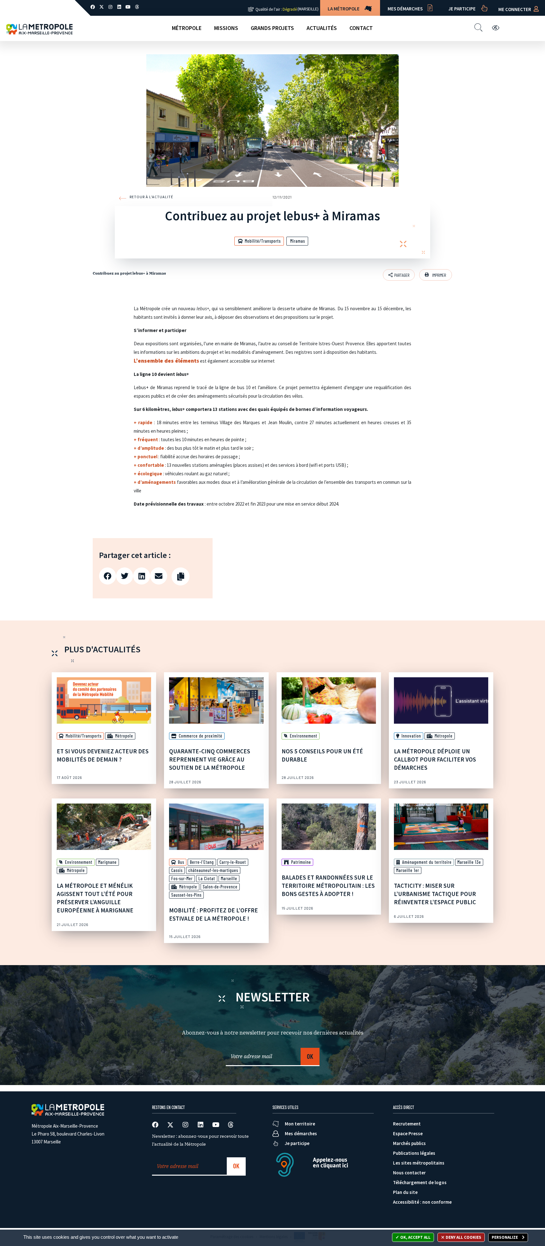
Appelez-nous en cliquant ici (330, 1162)
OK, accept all (415, 1237)
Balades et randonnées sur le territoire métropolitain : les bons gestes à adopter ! (328, 886)
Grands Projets (272, 28)
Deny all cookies (463, 1237)
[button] (435, 275)
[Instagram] (110, 7)
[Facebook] (92, 7)
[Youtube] (128, 7)
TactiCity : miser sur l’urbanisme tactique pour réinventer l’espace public (435, 894)
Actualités (322, 28)
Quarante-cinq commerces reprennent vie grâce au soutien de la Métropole (209, 759)
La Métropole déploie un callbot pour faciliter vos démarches (435, 759)
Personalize (505, 1237)
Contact (361, 28)
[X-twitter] (101, 7)
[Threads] (136, 7)
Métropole (187, 28)
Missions (226, 28)
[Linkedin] (119, 7)
